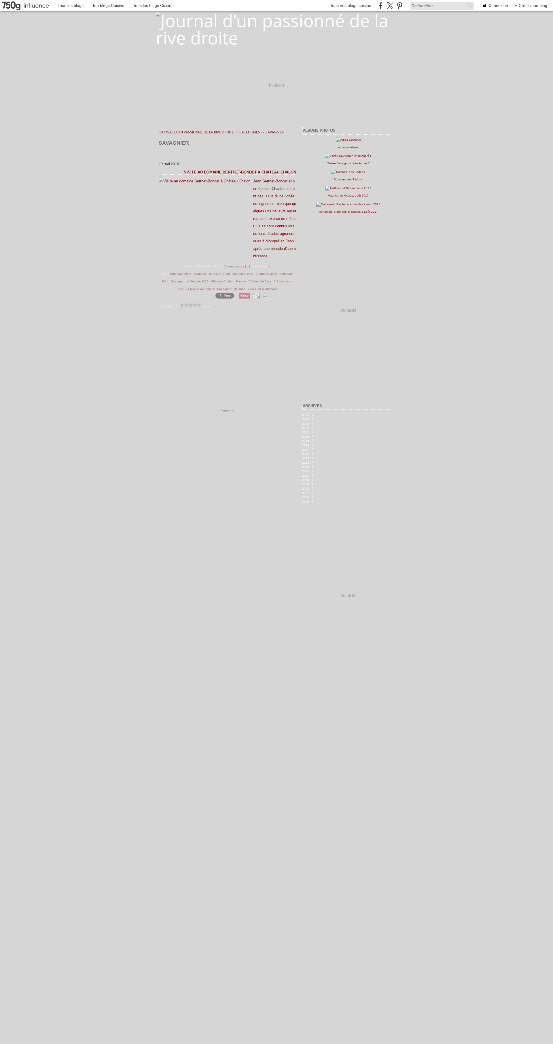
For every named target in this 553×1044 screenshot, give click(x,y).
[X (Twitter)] (390, 5)
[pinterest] (399, 5)
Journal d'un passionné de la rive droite (196, 132)
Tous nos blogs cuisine (350, 5)
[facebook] (380, 5)
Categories (249, 132)
